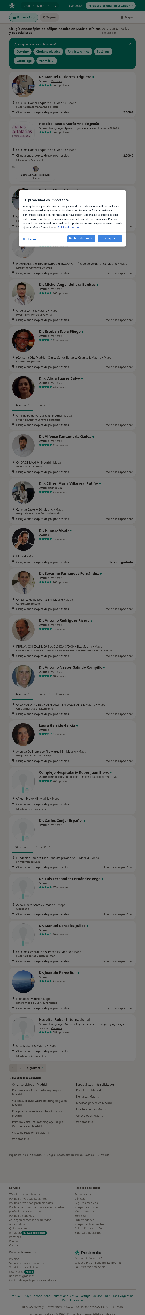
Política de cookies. (69, 227)
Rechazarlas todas (81, 238)
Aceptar (110, 238)
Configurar (30, 239)
